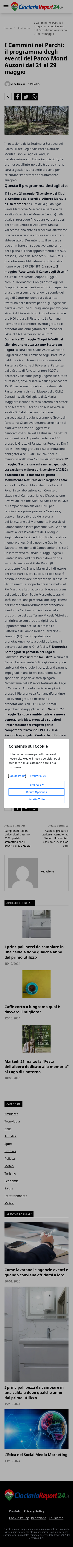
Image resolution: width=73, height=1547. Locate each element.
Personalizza (36, 785)
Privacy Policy (37, 776)
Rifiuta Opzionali (36, 792)
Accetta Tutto (36, 799)
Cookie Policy (17, 776)
